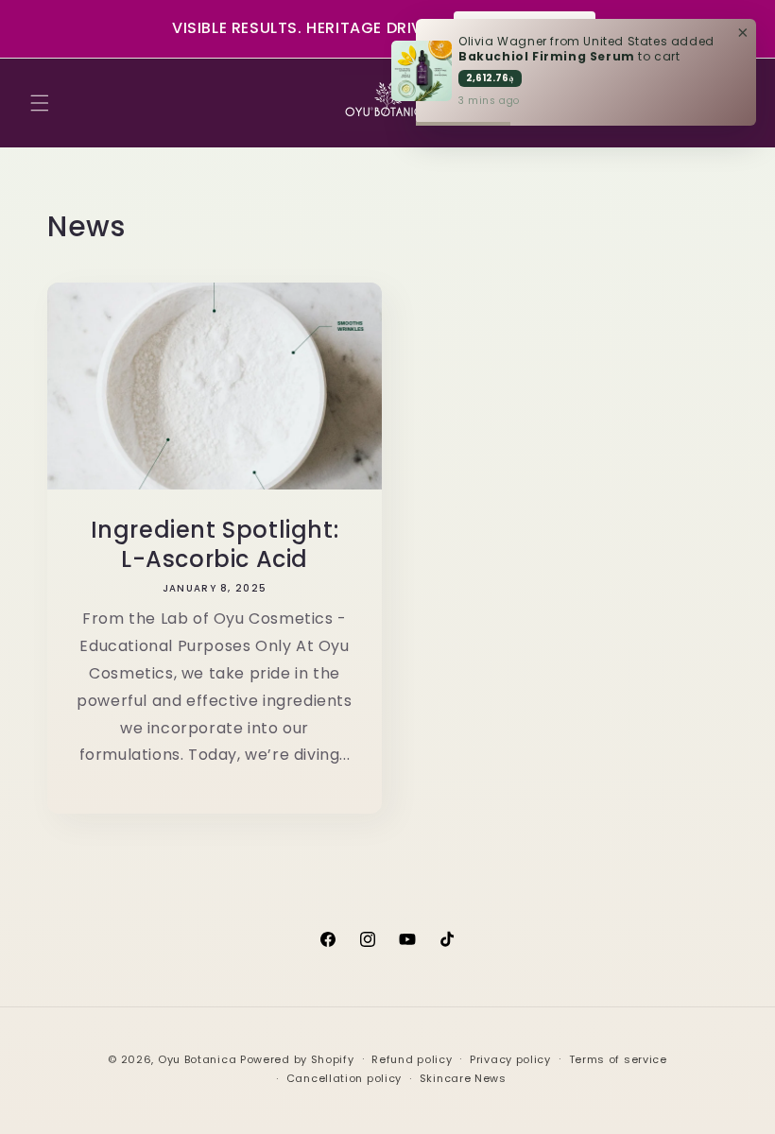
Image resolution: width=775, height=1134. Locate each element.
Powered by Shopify (297, 1059)
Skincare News (463, 1078)
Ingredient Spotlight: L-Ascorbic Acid (215, 544)
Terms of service (618, 1059)
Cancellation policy (344, 1078)
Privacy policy (510, 1059)
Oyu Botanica (197, 1059)
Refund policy (411, 1059)
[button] (39, 103)
